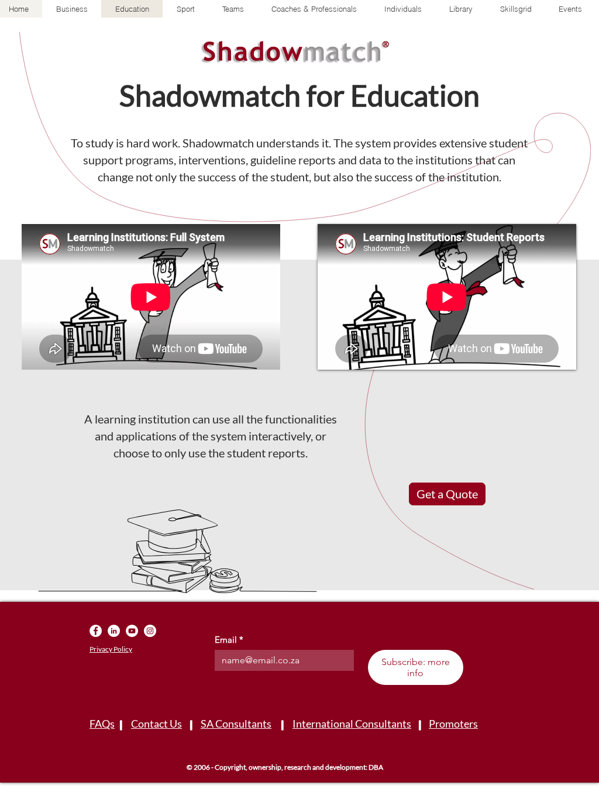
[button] (460, 9)
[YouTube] (132, 631)
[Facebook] (95, 631)
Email (229, 640)
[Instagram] (150, 631)
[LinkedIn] (114, 631)
